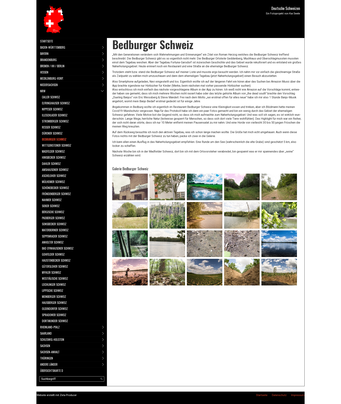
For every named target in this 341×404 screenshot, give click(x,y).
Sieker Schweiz (51, 206)
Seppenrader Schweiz (55, 236)
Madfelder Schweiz (53, 151)
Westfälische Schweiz (55, 278)
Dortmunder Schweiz (55, 321)
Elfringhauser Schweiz (56, 103)
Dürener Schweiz (52, 133)
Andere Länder (49, 364)
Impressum (297, 395)
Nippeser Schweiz (52, 109)
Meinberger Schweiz (54, 296)
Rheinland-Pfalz (50, 327)
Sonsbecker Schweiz (54, 224)
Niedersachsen (49, 85)
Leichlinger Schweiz (54, 284)
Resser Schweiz (51, 127)
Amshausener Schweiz (55, 170)
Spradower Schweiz (54, 315)
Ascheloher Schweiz (54, 176)
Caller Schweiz (51, 97)
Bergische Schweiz (53, 212)
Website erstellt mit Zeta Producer (57, 395)
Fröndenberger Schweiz (56, 194)
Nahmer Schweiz (52, 200)
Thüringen (46, 358)
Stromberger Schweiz (55, 121)
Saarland (46, 333)
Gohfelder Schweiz (53, 254)
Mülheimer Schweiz (53, 182)
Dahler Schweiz (51, 164)
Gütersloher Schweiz (55, 266)
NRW (42, 91)
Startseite (46, 41)
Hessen (44, 72)
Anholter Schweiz (53, 242)
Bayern (44, 53)
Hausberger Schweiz (54, 303)
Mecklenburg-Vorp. (51, 78)
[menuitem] (71, 41)
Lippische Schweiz (52, 290)
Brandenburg (48, 60)
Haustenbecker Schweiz (56, 260)
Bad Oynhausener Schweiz (58, 248)
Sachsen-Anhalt (49, 352)
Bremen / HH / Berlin (52, 66)
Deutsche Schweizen (285, 8)
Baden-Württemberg (52, 47)
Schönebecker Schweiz (55, 188)
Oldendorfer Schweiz (55, 309)
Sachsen (45, 346)
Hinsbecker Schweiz (54, 157)
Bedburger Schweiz (54, 139)
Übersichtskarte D (51, 370)
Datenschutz (279, 395)
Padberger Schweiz (53, 218)
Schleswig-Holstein (52, 339)
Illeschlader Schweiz (54, 115)
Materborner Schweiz (55, 230)
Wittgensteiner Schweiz (56, 145)
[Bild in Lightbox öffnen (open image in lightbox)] (130, 187)
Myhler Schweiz (51, 272)
